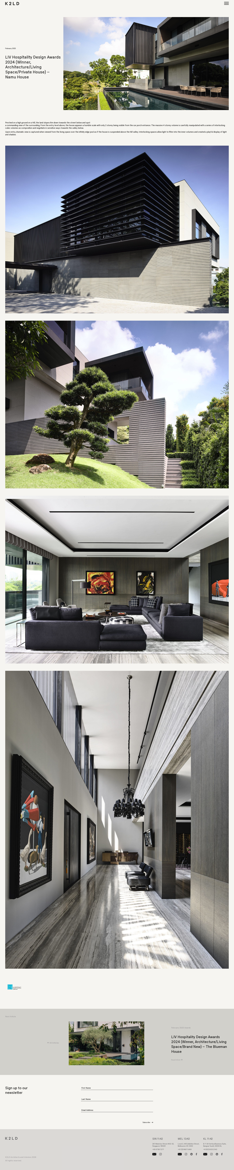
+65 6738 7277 (158, 1149)
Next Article (10, 1016)
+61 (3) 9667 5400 (185, 1149)
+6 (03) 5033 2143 (210, 1149)
